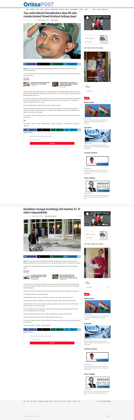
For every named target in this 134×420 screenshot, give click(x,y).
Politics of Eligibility (89, 178)
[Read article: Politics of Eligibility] (98, 186)
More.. (86, 9)
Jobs (79, 401)
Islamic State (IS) (30, 325)
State (37, 9)
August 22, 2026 (88, 193)
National (47, 9)
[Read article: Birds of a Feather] (98, 110)
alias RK (28, 123)
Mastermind (59, 123)
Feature (67, 9)
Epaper (98, 9)
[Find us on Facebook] (108, 416)
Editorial (51, 401)
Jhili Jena (91, 77)
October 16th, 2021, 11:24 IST (37, 216)
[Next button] (110, 67)
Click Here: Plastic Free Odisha (93, 48)
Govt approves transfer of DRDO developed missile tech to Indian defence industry (39, 276)
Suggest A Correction (28, 132)
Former (33, 123)
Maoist (53, 123)
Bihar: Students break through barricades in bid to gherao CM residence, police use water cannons (68, 276)
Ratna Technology (107, 401)
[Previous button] (85, 67)
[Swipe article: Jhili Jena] (97, 67)
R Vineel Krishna (67, 123)
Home (27, 9)
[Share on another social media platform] (79, 64)
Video (94, 9)
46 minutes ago (34, 279)
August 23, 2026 (88, 168)
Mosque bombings (46, 325)
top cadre (26, 125)
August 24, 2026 (88, 143)
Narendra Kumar (93, 273)
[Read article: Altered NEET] (98, 135)
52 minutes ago (63, 279)
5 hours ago (34, 85)
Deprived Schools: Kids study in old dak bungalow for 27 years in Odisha (40, 83)
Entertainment (74, 9)
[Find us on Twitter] (110, 416)
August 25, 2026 (88, 118)
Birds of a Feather (89, 102)
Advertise (69, 401)
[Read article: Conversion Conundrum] (98, 160)
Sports (81, 9)
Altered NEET (87, 127)
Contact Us (74, 401)
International (54, 9)
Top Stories (55, 20)
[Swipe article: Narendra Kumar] (97, 263)
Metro (41, 9)
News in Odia (105, 9)
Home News (47, 216)
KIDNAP (38, 123)
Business (61, 9)
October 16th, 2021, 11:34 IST (43, 20)
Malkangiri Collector (46, 123)
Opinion (55, 401)
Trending (32, 9)
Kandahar (38, 325)
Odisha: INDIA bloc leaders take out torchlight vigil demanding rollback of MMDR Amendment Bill (68, 84)
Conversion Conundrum (90, 153)
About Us (64, 401)
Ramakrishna (76, 123)
